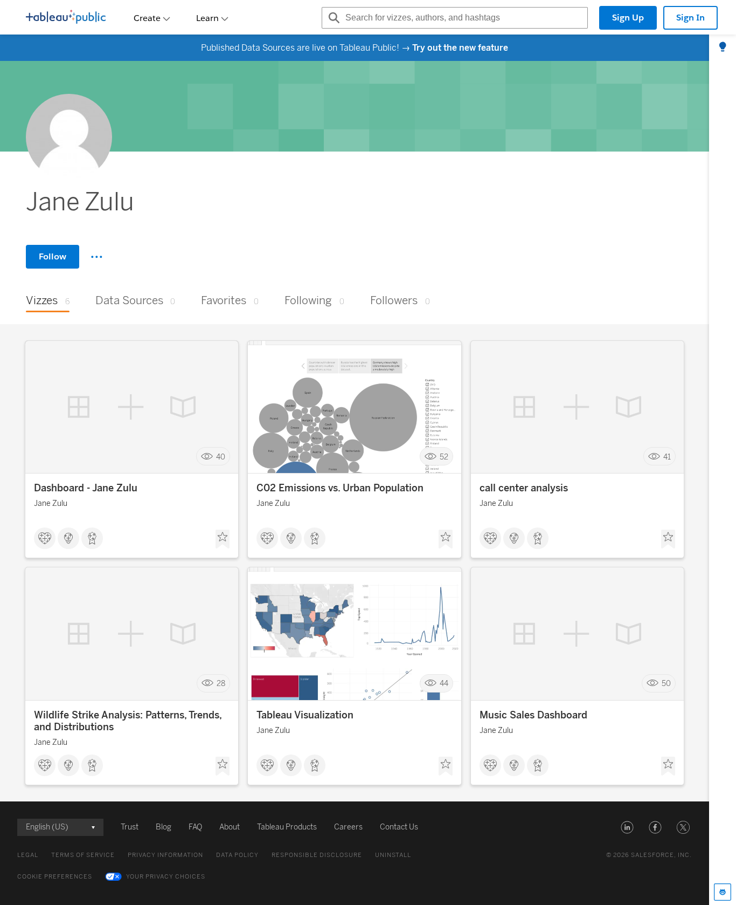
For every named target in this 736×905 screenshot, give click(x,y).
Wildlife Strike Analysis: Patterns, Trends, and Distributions (127, 721)
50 (666, 683)
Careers (348, 827)
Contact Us (399, 827)
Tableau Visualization (304, 715)
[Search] (332, 18)
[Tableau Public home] (66, 18)
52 (444, 456)
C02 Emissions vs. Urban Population (339, 488)
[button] (627, 827)
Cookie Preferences (54, 876)
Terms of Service (83, 855)
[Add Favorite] (223, 539)
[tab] (722, 47)
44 (444, 683)
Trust (129, 827)
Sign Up (628, 17)
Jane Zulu (50, 503)
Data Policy (237, 855)
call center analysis (524, 488)
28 (221, 683)
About (229, 827)
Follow (52, 256)
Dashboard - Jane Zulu (85, 488)
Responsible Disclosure (317, 855)
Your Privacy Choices (165, 876)
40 (220, 456)
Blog (163, 827)
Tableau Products (287, 827)
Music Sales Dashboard (533, 715)
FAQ (195, 827)
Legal (27, 855)
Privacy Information (165, 855)
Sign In (690, 17)
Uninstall (393, 855)
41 (667, 456)
